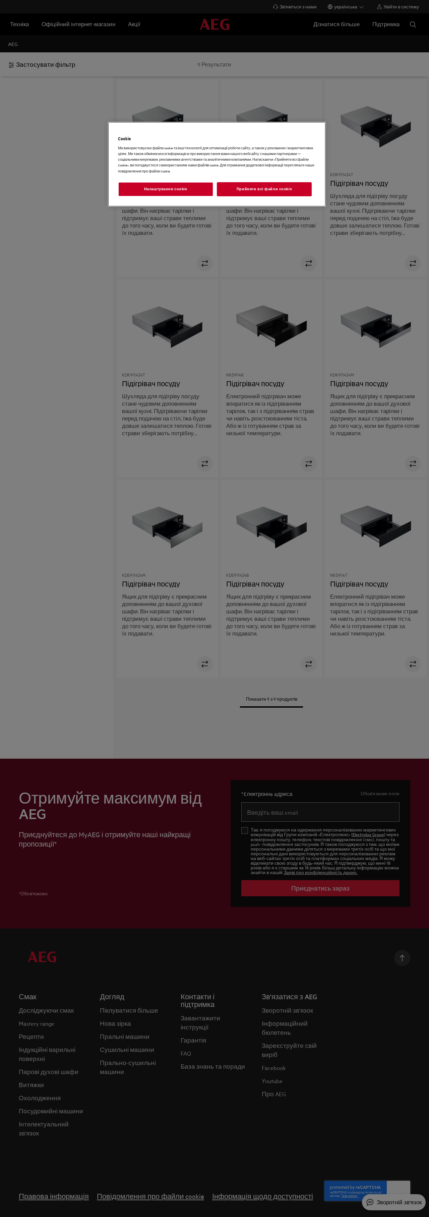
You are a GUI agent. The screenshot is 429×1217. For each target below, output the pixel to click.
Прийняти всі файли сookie (264, 189)
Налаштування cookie (165, 189)
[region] (217, 164)
